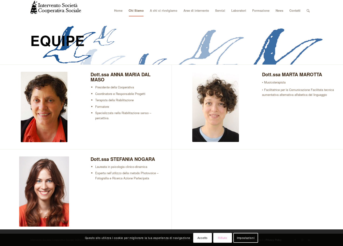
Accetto (202, 238)
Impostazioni (246, 238)
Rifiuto (222, 238)
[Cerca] (308, 10)
